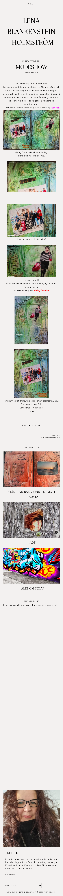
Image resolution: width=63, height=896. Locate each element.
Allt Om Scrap (31, 73)
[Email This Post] (39, 425)
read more (10, 874)
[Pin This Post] (36, 425)
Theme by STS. (50, 892)
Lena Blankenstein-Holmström (31, 31)
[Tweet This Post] (29, 425)
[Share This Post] (32, 425)
